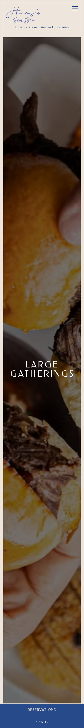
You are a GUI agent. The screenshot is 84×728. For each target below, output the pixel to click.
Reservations (42, 710)
